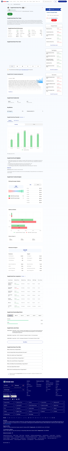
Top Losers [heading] (54, 74)
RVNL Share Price (49, 28)
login (20, 69)
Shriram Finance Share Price (50, 87)
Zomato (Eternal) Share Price (50, 35)
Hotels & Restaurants (25, 11)
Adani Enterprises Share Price (50, 53)
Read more (9, 167)
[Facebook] (18, 399)
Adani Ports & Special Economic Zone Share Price (49, 60)
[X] (10, 399)
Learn (28, 1)
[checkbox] (47, 18)
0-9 (52, 417)
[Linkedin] (16, 399)
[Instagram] (14, 399)
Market (25, 1)
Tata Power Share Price (50, 41)
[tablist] (25, 66)
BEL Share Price (48, 38)
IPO (39, 1)
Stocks (11, 4)
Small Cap (31, 11)
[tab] (12, 66)
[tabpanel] (25, 138)
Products (11, 1)
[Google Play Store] (6, 396)
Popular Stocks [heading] (54, 25)
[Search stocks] (43, 1)
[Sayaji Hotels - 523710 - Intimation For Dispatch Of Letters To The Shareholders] (25, 335)
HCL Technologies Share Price (50, 91)
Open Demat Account (25, 69)
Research (21, 1)
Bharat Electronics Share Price (50, 66)
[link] (8, 385)
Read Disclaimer (8, 423)
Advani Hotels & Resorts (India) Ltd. (10, 283)
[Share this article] (42, 7)
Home (8, 4)
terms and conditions (54, 18)
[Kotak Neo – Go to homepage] (5, 1)
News (37, 1)
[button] (62, 1)
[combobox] (48, 1)
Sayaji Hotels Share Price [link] (17, 4)
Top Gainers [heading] (54, 50)
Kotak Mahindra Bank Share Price (50, 56)
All (54, 417)
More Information (6, 442)
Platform (14, 1)
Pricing (18, 1)
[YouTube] (12, 399)
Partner (30, 1)
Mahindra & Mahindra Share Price (50, 84)
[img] (25, 53)
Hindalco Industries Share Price (50, 78)
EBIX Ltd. (9, 302)
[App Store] (13, 396)
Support (34, 1)
